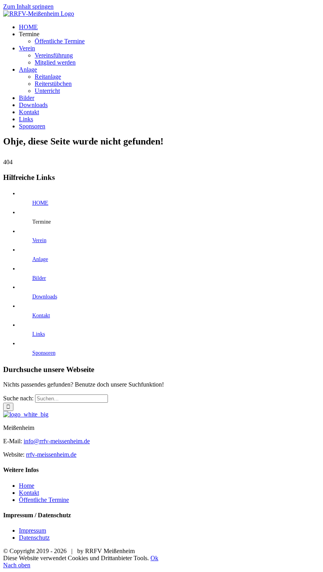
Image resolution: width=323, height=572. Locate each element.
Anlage (40, 259)
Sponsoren (44, 353)
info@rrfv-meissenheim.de (57, 441)
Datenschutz (34, 537)
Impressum (32, 530)
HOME (40, 203)
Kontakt (41, 315)
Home (26, 485)
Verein (39, 240)
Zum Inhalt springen (28, 6)
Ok (154, 558)
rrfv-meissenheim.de (51, 454)
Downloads (44, 297)
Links (38, 334)
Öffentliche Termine (44, 499)
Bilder (39, 278)
